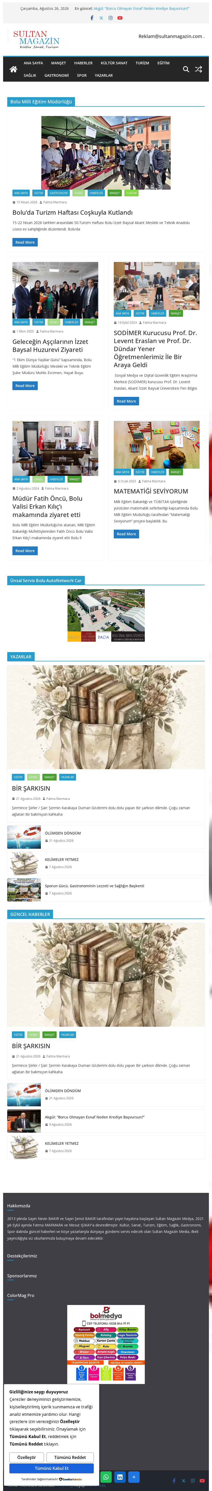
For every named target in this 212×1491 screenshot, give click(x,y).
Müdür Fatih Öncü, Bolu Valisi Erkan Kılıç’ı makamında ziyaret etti (47, 506)
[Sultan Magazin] (13, 69)
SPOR (82, 75)
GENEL (78, 193)
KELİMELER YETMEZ (62, 859)
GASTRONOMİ (56, 75)
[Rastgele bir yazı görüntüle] (198, 69)
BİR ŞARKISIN (31, 788)
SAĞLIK (30, 75)
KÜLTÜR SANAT (114, 62)
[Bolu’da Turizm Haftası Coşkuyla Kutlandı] (105, 153)
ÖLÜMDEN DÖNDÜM (63, 833)
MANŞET (58, 62)
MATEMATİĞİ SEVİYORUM (151, 491)
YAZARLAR (104, 75)
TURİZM (142, 62)
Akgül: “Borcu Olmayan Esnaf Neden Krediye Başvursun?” (142, 8)
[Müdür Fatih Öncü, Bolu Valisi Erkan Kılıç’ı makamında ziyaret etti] (55, 448)
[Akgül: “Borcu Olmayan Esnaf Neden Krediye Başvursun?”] (24, 1121)
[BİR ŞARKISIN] (106, 717)
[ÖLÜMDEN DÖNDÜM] (24, 837)
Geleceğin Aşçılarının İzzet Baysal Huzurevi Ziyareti (50, 345)
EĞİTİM (163, 62)
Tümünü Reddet (70, 1457)
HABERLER (83, 62)
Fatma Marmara (55, 202)
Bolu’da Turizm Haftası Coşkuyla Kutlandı (72, 212)
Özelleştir (26, 1457)
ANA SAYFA (33, 62)
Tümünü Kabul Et (52, 1468)
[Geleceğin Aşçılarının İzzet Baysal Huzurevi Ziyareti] (55, 290)
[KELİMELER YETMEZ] (24, 863)
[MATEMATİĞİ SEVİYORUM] (157, 445)
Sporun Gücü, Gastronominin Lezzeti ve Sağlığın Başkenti (94, 885)
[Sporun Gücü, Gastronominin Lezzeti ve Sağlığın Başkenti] (24, 889)
